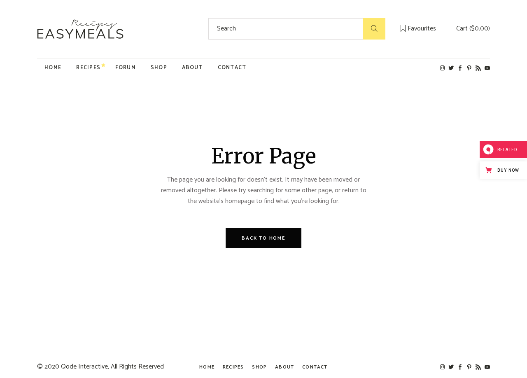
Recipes (233, 367)
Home (207, 367)
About (284, 367)
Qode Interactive (84, 366)
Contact (314, 367)
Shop (259, 367)
